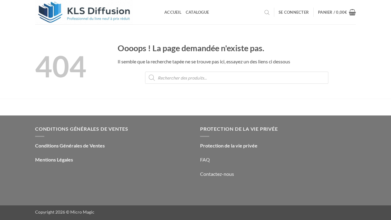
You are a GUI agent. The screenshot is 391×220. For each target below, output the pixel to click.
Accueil (172, 12)
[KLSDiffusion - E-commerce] (95, 12)
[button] (294, 12)
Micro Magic (82, 212)
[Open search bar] (267, 12)
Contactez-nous (217, 174)
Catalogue (197, 12)
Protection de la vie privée (229, 145)
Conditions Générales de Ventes (70, 145)
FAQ (205, 159)
